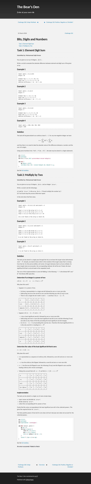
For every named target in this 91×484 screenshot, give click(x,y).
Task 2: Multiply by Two (25, 46)
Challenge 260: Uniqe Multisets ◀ (28, 22)
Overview (42, 465)
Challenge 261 (69, 33)
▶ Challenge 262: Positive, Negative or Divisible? (58, 22)
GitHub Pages (30, 480)
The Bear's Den (28, 7)
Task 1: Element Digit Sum (26, 44)
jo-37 (36, 476)
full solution (25, 170)
